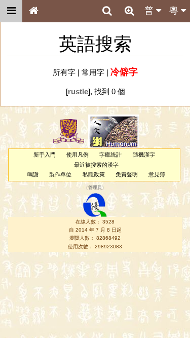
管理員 (95, 188)
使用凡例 (77, 155)
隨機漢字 (144, 155)
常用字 (93, 72)
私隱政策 (94, 174)
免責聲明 (127, 174)
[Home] (33, 11)
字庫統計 (110, 155)
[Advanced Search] (129, 10)
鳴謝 (33, 174)
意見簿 (156, 174)
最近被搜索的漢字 (96, 165)
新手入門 (44, 155)
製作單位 (60, 174)
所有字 (64, 72)
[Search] (107, 11)
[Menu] (11, 11)
